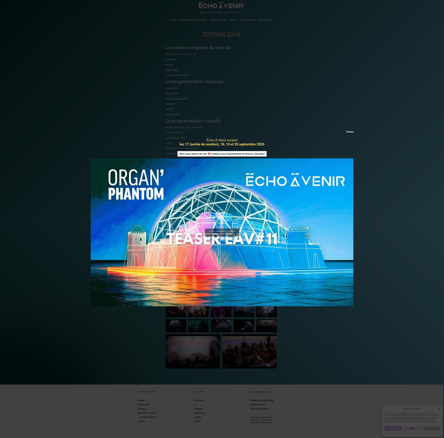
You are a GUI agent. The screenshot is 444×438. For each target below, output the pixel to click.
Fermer (350, 132)
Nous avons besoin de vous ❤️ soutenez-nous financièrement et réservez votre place (222, 153)
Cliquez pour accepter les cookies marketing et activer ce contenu (222, 232)
